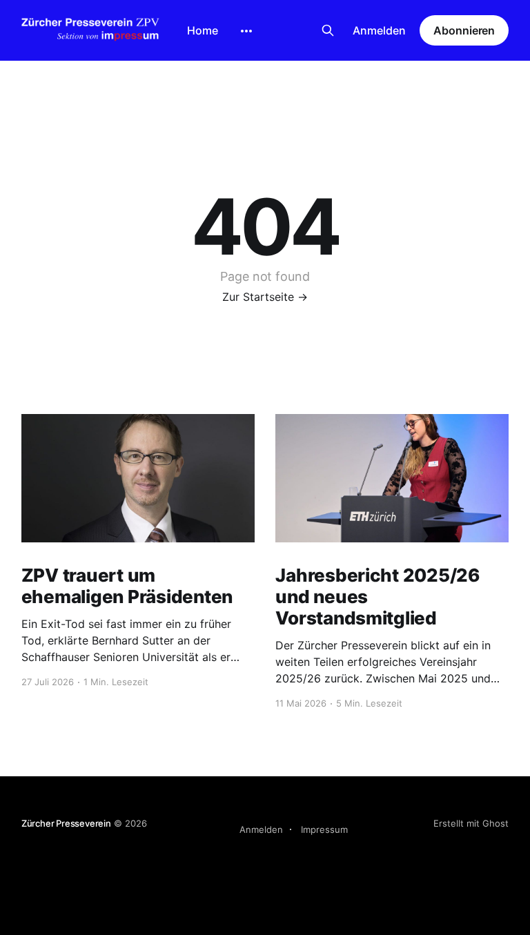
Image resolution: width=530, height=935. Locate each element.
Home (202, 30)
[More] (246, 31)
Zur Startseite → (265, 297)
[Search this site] (328, 30)
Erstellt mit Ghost (471, 823)
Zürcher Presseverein (66, 823)
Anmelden (379, 30)
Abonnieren (464, 30)
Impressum (324, 829)
